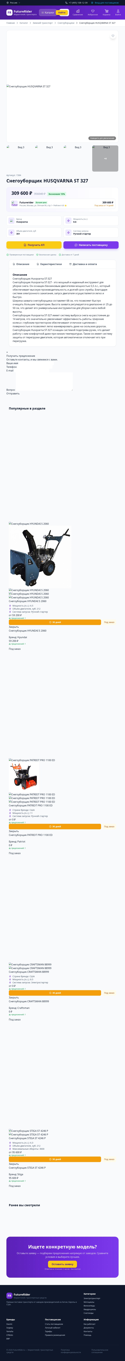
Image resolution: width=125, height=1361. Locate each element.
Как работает (89, 1324)
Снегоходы (88, 1313)
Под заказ (15, 649)
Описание (22, 264)
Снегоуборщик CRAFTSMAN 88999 (29, 971)
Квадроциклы (90, 1309)
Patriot (21, 841)
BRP (8, 1338)
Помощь (87, 1335)
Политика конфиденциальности (71, 1351)
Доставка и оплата (85, 264)
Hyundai (22, 637)
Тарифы (48, 1331)
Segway (9, 1327)
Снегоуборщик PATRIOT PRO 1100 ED (31, 805)
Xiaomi (9, 1324)
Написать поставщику (93, 245)
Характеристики (51, 264)
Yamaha (9, 1331)
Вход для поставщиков (107, 2)
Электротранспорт (92, 1298)
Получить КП (36, 245)
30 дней (56, 622)
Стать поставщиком (54, 1324)
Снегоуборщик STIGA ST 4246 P (27, 1138)
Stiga (20, 1174)
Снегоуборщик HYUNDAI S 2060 (27, 601)
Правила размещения (55, 1335)
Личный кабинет (52, 1327)
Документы (89, 1327)
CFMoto (9, 1335)
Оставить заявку (62, 1264)
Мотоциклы (89, 1302)
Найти (61, 12)
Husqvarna (22, 221)
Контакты (88, 1331)
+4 (105, 158)
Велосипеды (89, 1305)
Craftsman (23, 1008)
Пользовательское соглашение (99, 1351)
